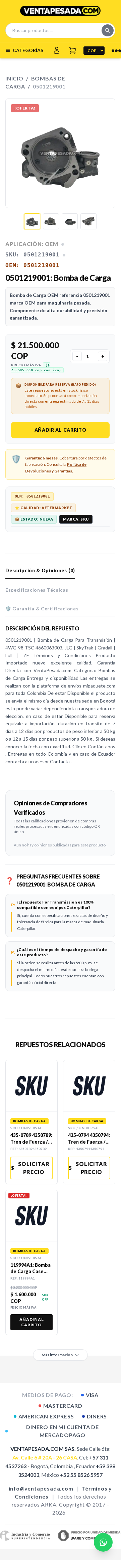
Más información (57, 1354)
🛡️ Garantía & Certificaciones (42, 608)
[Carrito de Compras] (72, 50)
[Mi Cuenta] (56, 50)
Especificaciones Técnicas (36, 590)
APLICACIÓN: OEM (31, 244)
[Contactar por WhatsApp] (103, 1542)
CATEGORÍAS (28, 50)
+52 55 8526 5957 (81, 1475)
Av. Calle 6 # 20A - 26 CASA (44, 1457)
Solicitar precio (30, 1168)
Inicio (14, 78)
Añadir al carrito (60, 430)
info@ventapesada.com (41, 1488)
